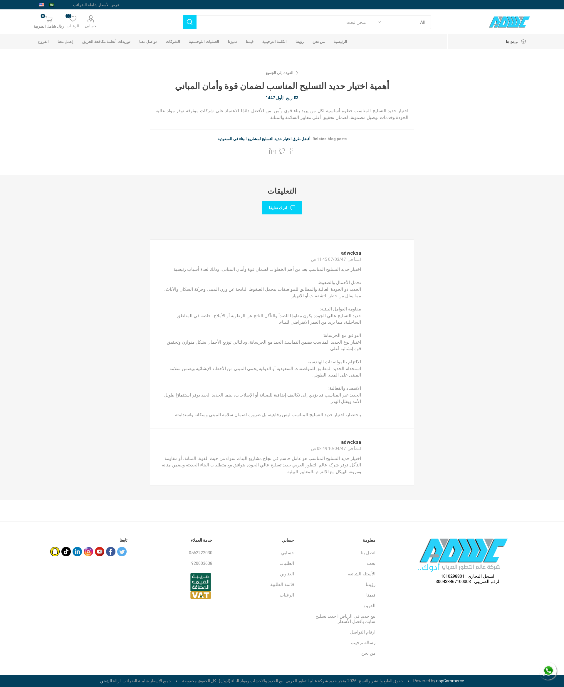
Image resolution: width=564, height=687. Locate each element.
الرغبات (287, 595)
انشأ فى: (354, 259)
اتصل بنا (368, 552)
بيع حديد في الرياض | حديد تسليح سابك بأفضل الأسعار (345, 619)
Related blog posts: (329, 139)
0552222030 (200, 552)
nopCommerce (450, 680)
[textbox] (284, 22)
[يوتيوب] (99, 551)
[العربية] (51, 4)
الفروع (369, 605)
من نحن (368, 653)
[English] (41, 4)
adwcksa (351, 253)
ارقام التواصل (362, 632)
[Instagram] (88, 551)
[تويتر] (122, 551)
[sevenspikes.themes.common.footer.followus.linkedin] (77, 551)
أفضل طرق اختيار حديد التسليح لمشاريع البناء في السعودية (264, 139)
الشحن (106, 680)
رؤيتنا (370, 584)
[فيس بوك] (110, 551)
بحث (371, 563)
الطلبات (286, 563)
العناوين (287, 574)
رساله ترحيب (363, 642)
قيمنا (370, 595)
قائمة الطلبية (282, 584)
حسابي (90, 26)
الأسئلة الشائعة (361, 574)
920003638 (201, 563)
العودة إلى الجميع (279, 72)
